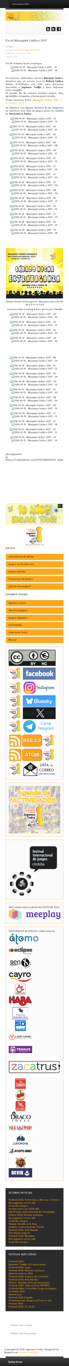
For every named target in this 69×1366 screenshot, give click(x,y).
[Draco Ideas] (20, 1116)
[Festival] (34, 869)
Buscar (13, 639)
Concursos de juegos (21, 579)
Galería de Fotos (18, 632)
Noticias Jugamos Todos (28, 50)
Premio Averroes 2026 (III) (24, 1209)
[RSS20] (32, 740)
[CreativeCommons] (32, 657)
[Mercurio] (20, 989)
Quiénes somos (17, 603)
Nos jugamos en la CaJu (22, 1203)
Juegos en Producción (21, 564)
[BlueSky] (32, 701)
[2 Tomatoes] (20, 1095)
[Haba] (20, 1000)
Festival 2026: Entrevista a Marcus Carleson (34, 1200)
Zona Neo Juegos (18, 1206)
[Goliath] (20, 1083)
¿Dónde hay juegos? (20, 586)
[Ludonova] (20, 1139)
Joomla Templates (28, 1352)
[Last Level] (20, 1036)
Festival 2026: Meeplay (21, 1236)
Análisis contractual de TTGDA (26, 1227)
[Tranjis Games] (20, 1049)
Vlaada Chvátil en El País (23, 1224)
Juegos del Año (17, 571)
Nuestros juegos (18, 610)
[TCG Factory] (20, 1128)
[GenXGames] (20, 962)
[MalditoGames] (20, 1151)
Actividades (15, 625)
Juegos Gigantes (18, 617)
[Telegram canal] (32, 726)
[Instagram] (32, 688)
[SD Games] (20, 1025)
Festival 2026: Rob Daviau (23, 1230)
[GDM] (20, 1162)
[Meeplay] (34, 914)
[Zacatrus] (34, 1067)
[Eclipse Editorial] (20, 950)
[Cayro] (20, 976)
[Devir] (20, 1172)
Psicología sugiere (19, 1233)
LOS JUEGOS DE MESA (21, 557)
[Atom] (32, 755)
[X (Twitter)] (32, 713)
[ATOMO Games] (24, 938)
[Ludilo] (20, 1106)
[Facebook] (32, 673)
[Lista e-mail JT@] (32, 769)
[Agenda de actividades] (34, 809)
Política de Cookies (21, 1325)
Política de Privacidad (23, 1333)
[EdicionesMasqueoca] (20, 1013)
